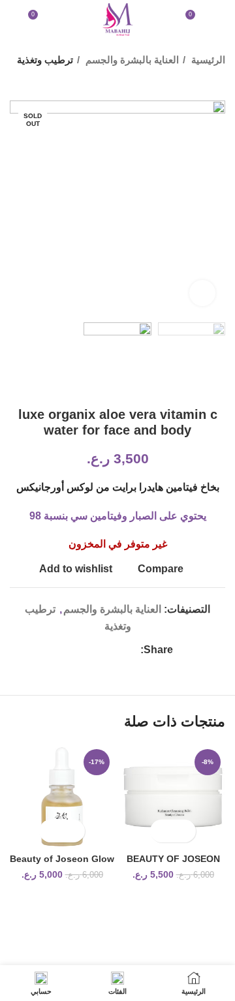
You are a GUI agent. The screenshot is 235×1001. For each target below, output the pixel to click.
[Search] (13, 20)
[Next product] (16, 80)
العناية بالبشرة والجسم (131, 59)
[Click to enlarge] (202, 293)
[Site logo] (117, 18)
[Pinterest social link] (99, 649)
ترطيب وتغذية (45, 59)
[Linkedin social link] (84, 649)
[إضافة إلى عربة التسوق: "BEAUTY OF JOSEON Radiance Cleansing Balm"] (184, 831)
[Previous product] (42, 80)
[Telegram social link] (69, 649)
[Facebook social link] (129, 649)
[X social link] (114, 649)
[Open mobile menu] (220, 20)
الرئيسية (207, 59)
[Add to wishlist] (161, 831)
